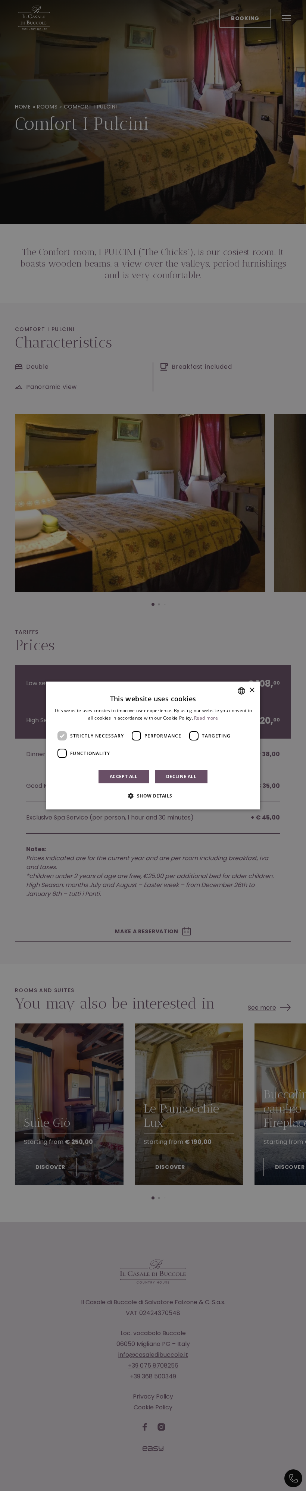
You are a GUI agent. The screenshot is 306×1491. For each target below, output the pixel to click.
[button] (153, 795)
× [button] (252, 690)
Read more (206, 718)
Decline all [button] (181, 776)
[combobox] (241, 691)
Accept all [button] (124, 776)
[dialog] (153, 746)
